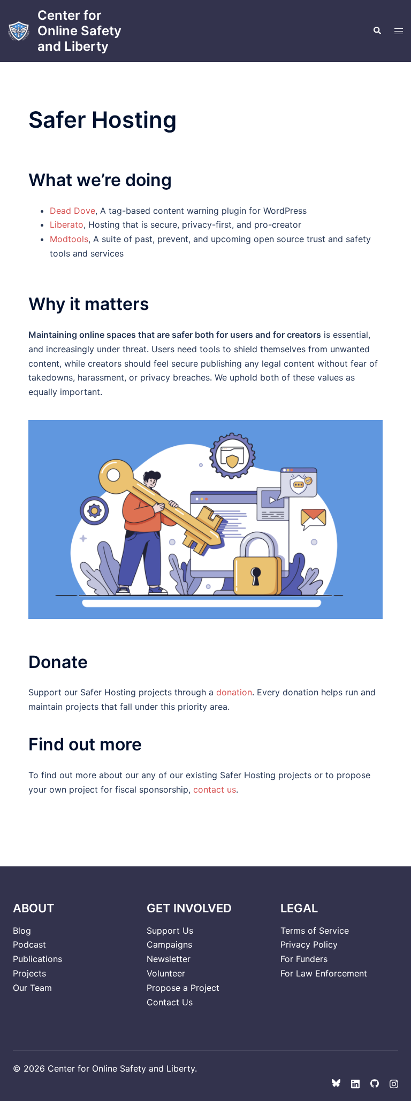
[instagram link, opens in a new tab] (394, 1082)
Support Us (170, 930)
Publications (37, 958)
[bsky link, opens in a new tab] (336, 1082)
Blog (22, 930)
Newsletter (169, 958)
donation (234, 692)
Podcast (29, 944)
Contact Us (170, 1002)
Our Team (32, 987)
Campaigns (169, 944)
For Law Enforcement (323, 973)
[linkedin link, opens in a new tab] (355, 1082)
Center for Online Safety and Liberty (79, 30)
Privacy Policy (309, 944)
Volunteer (166, 973)
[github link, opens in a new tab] (374, 1082)
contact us (214, 789)
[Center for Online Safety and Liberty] (18, 31)
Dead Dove (72, 210)
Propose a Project (183, 987)
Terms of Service (314, 930)
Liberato (66, 224)
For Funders (304, 958)
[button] (376, 31)
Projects (29, 973)
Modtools (69, 239)
